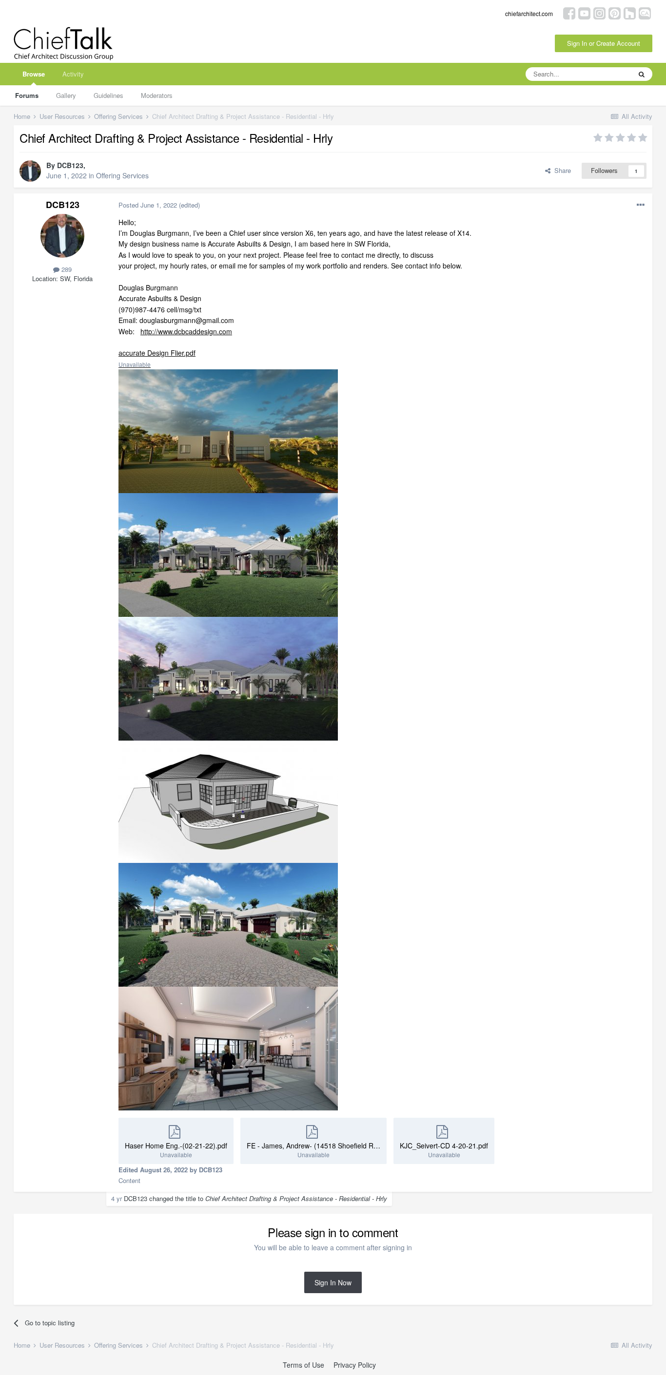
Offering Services (122, 175)
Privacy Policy (354, 1365)
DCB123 (70, 165)
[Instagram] (599, 12)
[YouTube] (584, 12)
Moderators (157, 95)
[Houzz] (630, 12)
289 (65, 269)
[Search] (641, 74)
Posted (147, 205)
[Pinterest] (614, 12)
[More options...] (640, 205)
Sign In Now (333, 1282)
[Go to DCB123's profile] (30, 171)
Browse (33, 73)
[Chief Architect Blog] (645, 12)
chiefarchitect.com (529, 13)
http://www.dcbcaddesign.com (186, 331)
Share (560, 170)
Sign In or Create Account (603, 43)
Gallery (66, 95)
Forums (27, 95)
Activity (73, 73)
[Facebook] (569, 12)
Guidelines (108, 95)
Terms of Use (303, 1365)
